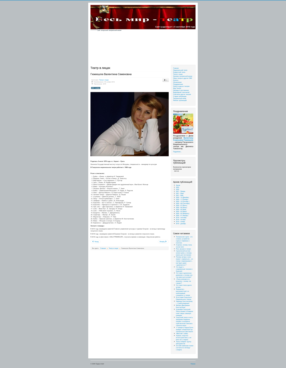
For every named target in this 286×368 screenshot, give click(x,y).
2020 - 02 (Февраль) (182, 213)
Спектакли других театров (182, 94)
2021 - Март (180, 193)
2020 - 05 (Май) (181, 209)
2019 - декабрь (181, 223)
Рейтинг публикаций (180, 100)
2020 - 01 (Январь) (182, 215)
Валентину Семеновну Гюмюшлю (183, 139)
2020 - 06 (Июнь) (181, 207)
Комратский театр (179, 72)
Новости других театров (181, 86)
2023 (177, 187)
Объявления (177, 82)
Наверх (193, 364)
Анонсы (175, 80)
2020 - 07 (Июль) (181, 205)
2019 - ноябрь (95, 88)
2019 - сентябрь (181, 217)
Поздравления (178, 84)
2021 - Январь (180, 191)
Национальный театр (180, 70)
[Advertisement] (143, 48)
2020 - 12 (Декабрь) (182, 197)
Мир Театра (177, 88)
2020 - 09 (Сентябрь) (183, 203)
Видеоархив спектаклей (181, 92)
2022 (177, 189)
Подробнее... (177, 152)
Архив (178, 185)
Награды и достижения (181, 90)
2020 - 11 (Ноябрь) (182, 199)
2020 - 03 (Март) (181, 211)
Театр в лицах (104, 80)
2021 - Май (179, 195)
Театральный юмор (179, 98)
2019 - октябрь (181, 219)
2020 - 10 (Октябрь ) (182, 201)
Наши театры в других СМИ (182, 78)
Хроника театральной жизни (182, 76)
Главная (176, 68)
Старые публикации (179, 96)
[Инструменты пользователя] (166, 80)
